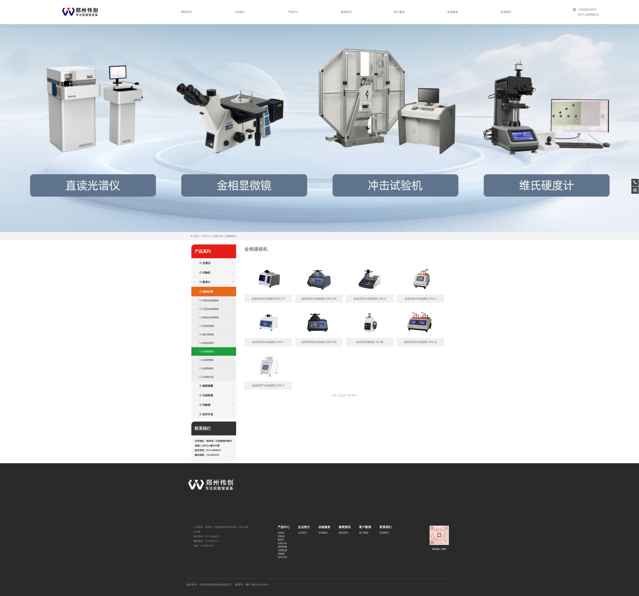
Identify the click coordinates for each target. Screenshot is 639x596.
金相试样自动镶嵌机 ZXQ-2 (420, 283)
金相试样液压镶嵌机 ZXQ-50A (319, 326)
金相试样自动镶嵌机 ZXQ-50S (319, 283)
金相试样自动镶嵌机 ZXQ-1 (268, 326)
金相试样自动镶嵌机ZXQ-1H (268, 283)
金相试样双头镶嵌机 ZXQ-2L (420, 326)
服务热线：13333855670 (207, 455)
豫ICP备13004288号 (257, 584)
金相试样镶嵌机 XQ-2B (369, 326)
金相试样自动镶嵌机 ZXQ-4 (369, 283)
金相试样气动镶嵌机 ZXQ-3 (268, 370)
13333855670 (211, 541)
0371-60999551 (213, 450)
